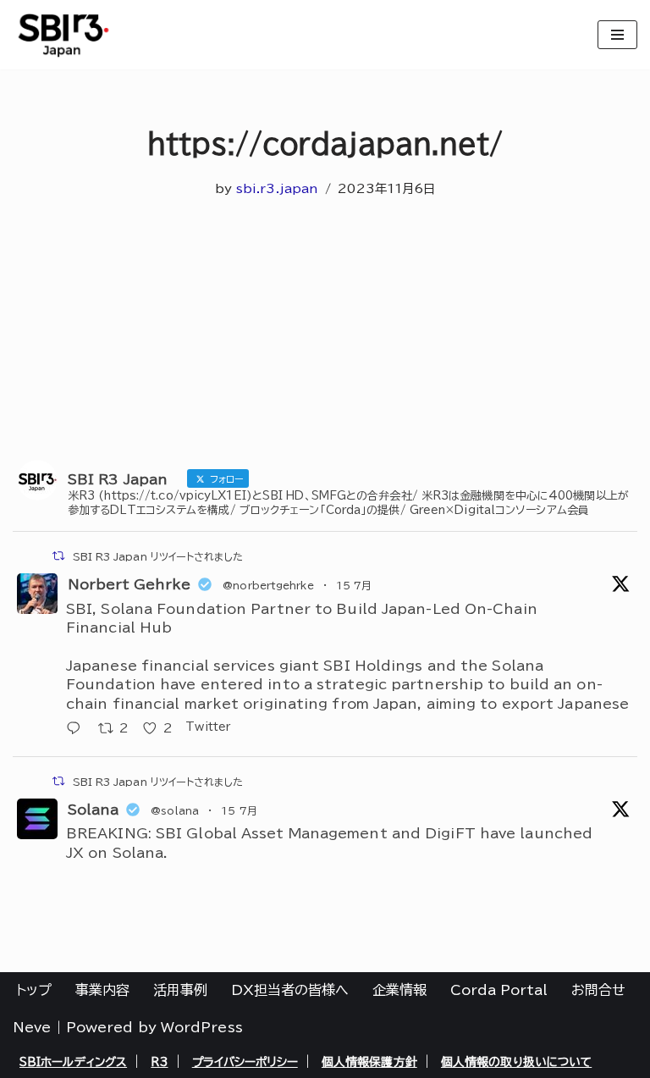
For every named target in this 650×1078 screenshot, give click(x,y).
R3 (159, 1062)
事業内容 (102, 990)
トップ (34, 990)
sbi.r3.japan (277, 188)
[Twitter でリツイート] (58, 555)
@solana (175, 810)
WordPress (202, 1027)
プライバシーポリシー (245, 1062)
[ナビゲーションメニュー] (617, 34)
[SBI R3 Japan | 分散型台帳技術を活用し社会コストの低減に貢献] (63, 35)
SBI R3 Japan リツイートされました (158, 556)
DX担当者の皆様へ (290, 990)
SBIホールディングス (73, 1062)
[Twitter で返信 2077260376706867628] (78, 730)
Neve (32, 1027)
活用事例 (180, 990)
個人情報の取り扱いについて (516, 1062)
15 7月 (354, 585)
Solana (93, 809)
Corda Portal (499, 990)
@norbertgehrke (268, 585)
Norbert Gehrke (129, 584)
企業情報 (399, 990)
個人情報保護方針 (369, 1062)
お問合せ (598, 990)
